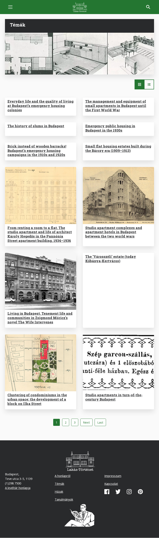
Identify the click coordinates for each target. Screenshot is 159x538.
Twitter (118, 492)
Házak (59, 491)
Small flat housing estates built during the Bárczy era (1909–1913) (118, 148)
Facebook (106, 492)
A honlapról (62, 476)
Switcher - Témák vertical (149, 84)
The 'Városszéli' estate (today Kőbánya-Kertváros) (110, 258)
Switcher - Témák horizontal (140, 84)
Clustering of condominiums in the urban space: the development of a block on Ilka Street (37, 399)
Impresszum (112, 476)
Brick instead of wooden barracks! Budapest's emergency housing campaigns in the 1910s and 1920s (36, 150)
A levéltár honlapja (17, 488)
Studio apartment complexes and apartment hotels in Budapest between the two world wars (113, 232)
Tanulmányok (64, 499)
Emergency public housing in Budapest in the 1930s (110, 128)
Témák (59, 484)
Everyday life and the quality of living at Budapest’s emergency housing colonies (40, 105)
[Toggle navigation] (10, 7)
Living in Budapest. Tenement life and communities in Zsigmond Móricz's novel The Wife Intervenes (39, 317)
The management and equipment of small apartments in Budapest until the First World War (115, 105)
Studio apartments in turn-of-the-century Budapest (113, 397)
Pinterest (140, 492)
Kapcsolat (111, 484)
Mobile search (148, 7)
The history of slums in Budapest (35, 126)
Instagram (129, 492)
